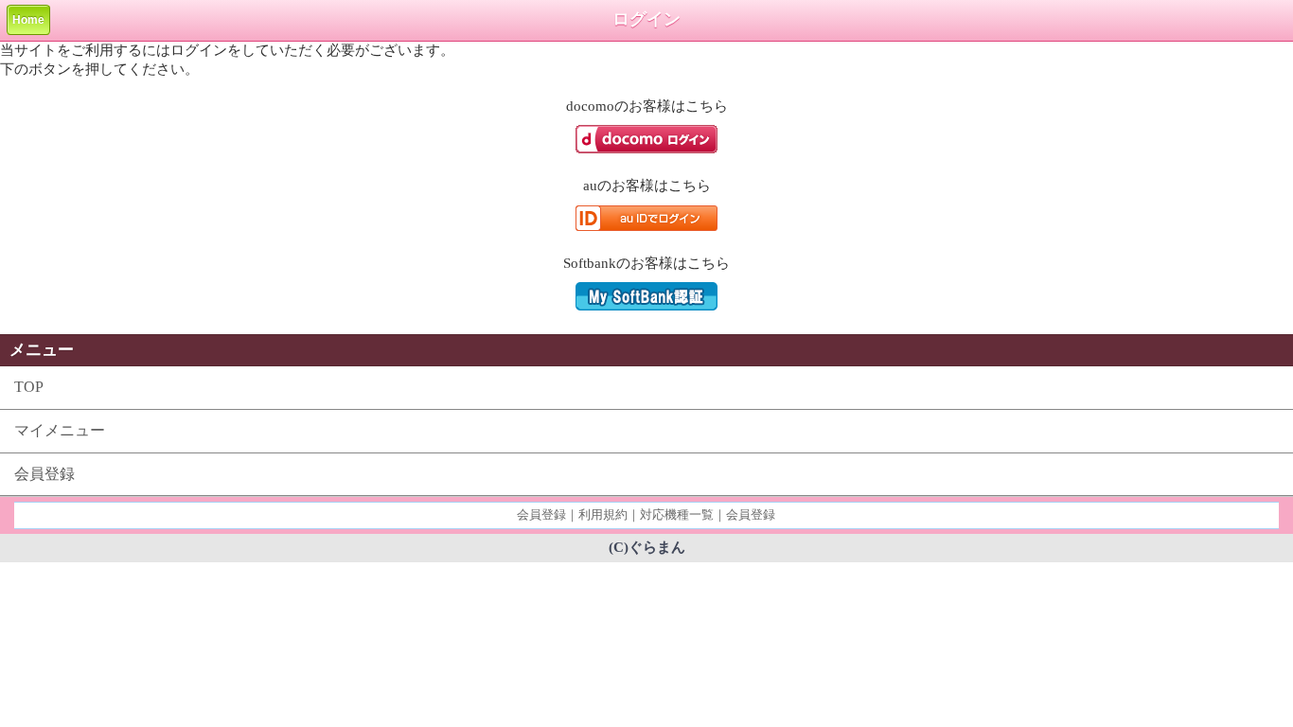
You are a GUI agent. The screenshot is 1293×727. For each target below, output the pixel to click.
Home (28, 20)
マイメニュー (59, 430)
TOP (29, 387)
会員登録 (44, 474)
